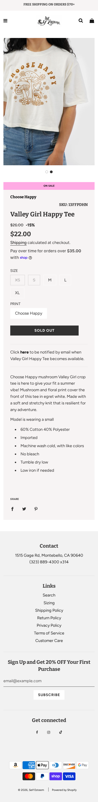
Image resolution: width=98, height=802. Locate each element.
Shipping (18, 242)
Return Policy (49, 617)
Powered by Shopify (64, 790)
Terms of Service (49, 633)
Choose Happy (23, 197)
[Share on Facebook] (12, 509)
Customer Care (49, 640)
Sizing (49, 602)
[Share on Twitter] (24, 509)
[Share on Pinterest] (36, 509)
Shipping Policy (49, 610)
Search (49, 595)
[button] (46, 171)
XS (17, 280)
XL (17, 292)
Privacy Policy (49, 625)
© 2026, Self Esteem (31, 790)
